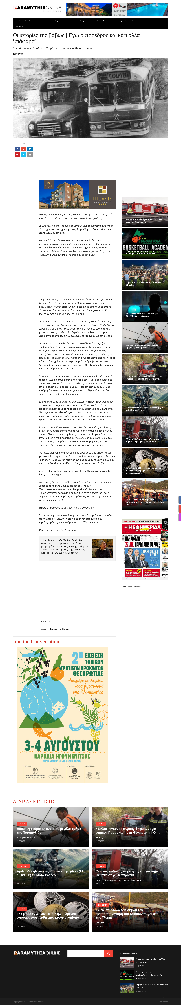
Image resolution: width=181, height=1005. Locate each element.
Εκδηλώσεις (70, 21)
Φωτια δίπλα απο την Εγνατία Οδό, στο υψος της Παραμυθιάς (144, 221)
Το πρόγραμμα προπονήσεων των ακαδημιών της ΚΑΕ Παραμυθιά (141, 252)
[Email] (30, 154)
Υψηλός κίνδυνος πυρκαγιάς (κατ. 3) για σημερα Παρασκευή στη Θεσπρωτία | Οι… (128, 830)
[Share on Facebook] (17, 149)
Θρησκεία (84, 21)
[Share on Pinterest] (17, 154)
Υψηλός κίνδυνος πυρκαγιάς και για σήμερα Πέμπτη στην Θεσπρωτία (142, 440)
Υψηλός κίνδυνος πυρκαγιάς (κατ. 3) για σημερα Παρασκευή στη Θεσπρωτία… (144, 377)
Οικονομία (136, 21)
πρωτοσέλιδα (128, 586)
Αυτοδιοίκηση (30, 21)
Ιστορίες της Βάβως (59, 629)
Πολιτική (17, 21)
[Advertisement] (77, 161)
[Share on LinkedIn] (30, 149)
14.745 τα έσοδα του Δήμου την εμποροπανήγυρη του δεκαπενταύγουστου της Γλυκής (128, 913)
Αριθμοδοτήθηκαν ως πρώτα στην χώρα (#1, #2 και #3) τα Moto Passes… (50, 873)
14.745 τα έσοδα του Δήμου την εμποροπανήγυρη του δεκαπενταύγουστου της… (145, 501)
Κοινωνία (44, 21)
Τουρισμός (122, 21)
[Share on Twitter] (23, 154)
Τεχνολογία (149, 21)
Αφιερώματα (108, 21)
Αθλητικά (57, 21)
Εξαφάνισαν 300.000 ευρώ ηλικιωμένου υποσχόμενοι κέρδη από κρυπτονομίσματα (144, 470)
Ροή (160, 21)
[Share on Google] (23, 149)
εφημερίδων (138, 586)
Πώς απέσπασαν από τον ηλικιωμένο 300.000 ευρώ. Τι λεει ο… (143, 315)
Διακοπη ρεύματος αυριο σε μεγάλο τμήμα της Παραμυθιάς (142, 346)
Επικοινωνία (18, 26)
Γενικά (95, 21)
